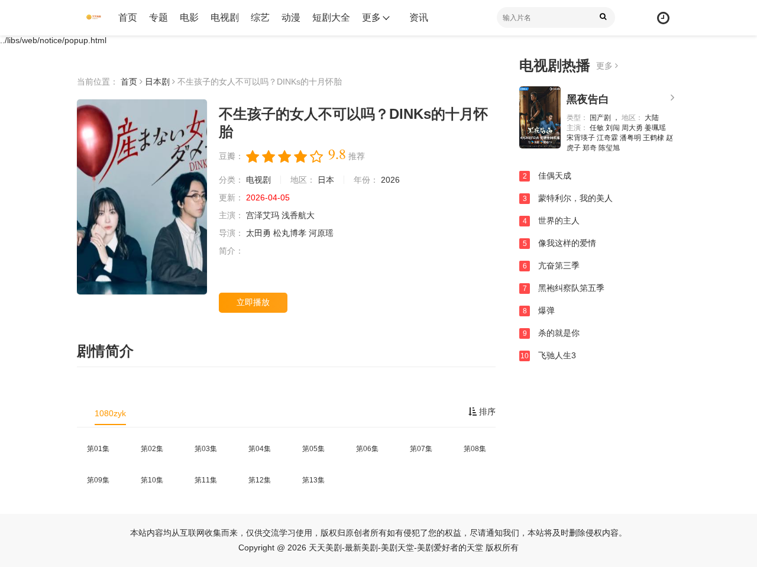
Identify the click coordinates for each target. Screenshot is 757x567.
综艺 (260, 17)
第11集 (206, 480)
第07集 (421, 449)
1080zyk (110, 413)
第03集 (206, 449)
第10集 (152, 480)
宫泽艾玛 (264, 215)
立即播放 (253, 302)
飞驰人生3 (548, 355)
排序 (486, 411)
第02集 (152, 449)
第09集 (98, 480)
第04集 (259, 449)
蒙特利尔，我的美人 (568, 198)
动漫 (291, 17)
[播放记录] (663, 18)
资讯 (418, 17)
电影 (189, 17)
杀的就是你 (551, 333)
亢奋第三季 (551, 265)
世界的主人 (551, 220)
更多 (605, 65)
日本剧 (157, 81)
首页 (127, 17)
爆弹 (539, 310)
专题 (158, 17)
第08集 (475, 449)
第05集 (313, 449)
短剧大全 (331, 17)
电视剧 (225, 17)
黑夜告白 (588, 99)
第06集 (367, 449)
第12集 (259, 480)
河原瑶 (321, 233)
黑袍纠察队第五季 (564, 288)
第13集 (313, 480)
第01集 (98, 449)
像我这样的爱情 (560, 243)
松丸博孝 (291, 233)
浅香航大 (298, 215)
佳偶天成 (547, 175)
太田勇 (259, 233)
